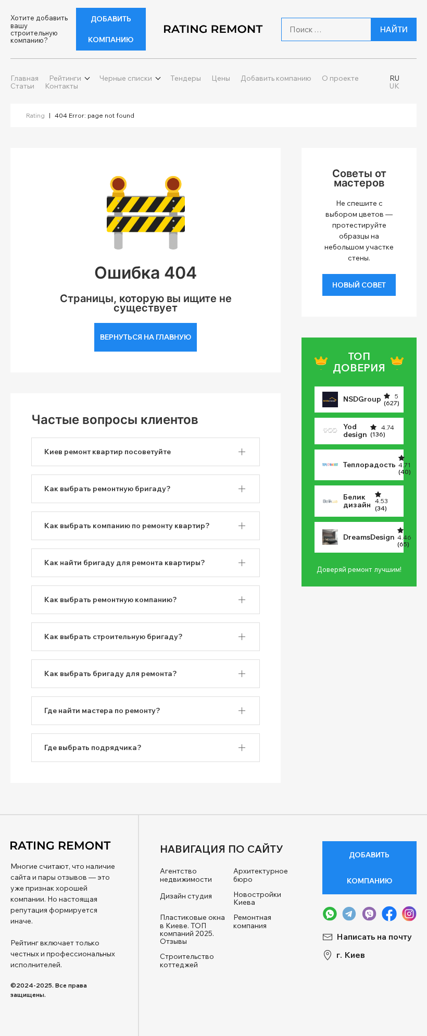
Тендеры (185, 78)
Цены (220, 78)
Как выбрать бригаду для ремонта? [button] (110, 673)
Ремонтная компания (252, 922)
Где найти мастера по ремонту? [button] (102, 710)
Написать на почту (374, 937)
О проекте (340, 78)
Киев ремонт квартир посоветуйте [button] (107, 451)
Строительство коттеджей (187, 961)
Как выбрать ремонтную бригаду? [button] (107, 488)
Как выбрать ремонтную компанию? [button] (110, 599)
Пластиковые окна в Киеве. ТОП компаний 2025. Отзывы (192, 930)
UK (394, 86)
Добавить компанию (110, 29)
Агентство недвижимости (186, 875)
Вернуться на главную (145, 337)
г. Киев (350, 955)
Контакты (61, 86)
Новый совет (359, 285)
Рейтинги (65, 78)
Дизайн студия (186, 896)
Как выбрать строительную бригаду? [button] (113, 636)
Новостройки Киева (257, 899)
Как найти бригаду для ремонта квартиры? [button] (124, 562)
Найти (394, 29)
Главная (24, 78)
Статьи (22, 86)
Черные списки (125, 78)
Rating (35, 115)
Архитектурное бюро (260, 875)
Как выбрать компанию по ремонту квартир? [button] (127, 525)
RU (394, 78)
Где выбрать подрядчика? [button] (93, 747)
